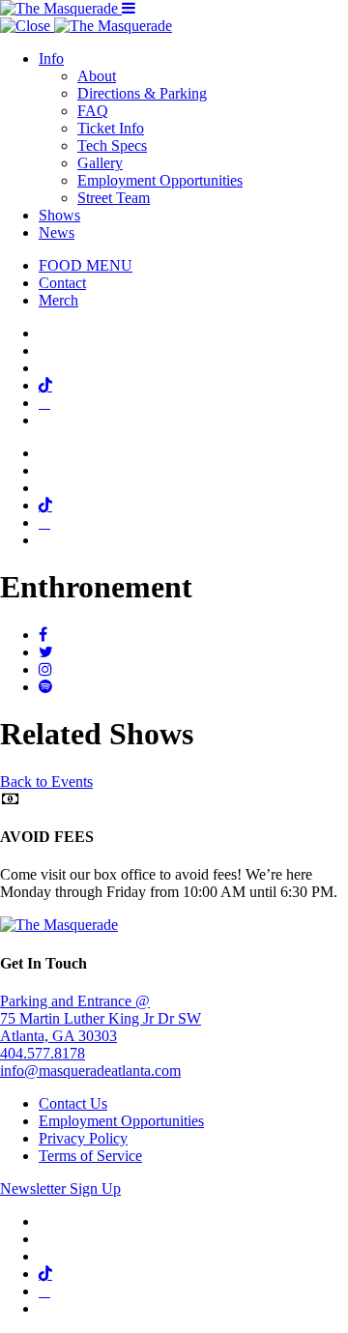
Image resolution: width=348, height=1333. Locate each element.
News (56, 232)
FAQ (92, 110)
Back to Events (46, 781)
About (96, 76)
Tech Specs (112, 145)
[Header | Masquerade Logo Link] (61, 8)
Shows (59, 215)
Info (51, 58)
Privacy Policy (83, 1138)
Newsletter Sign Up (60, 1188)
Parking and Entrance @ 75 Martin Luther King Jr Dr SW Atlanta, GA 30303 (100, 1018)
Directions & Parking (142, 93)
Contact (62, 283)
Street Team (113, 197)
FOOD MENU (85, 265)
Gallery (100, 163)
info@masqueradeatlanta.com (90, 1070)
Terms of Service (90, 1155)
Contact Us (73, 1103)
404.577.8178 (42, 1053)
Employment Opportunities (160, 180)
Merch (58, 300)
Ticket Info (110, 128)
